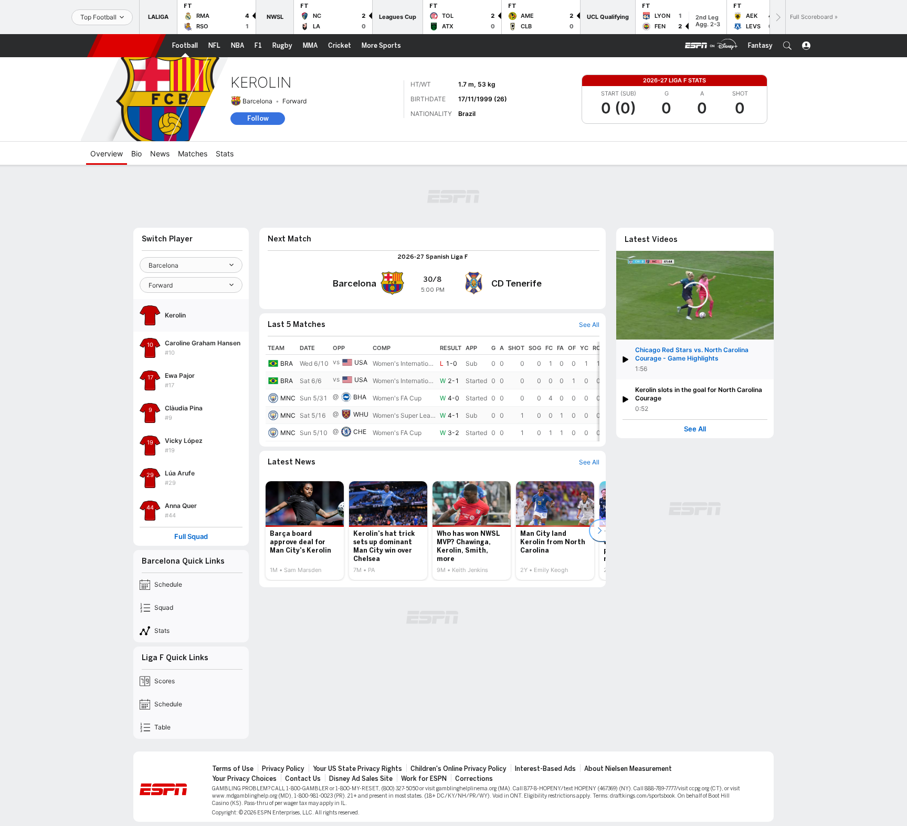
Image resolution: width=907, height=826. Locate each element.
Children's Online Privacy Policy (458, 768)
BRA (286, 363)
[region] (432, 391)
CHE (359, 432)
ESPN (126, 45)
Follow (258, 118)
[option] (305, 530)
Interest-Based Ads (545, 768)
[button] (787, 45)
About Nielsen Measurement (628, 768)
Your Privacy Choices (244, 778)
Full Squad (191, 537)
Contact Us (303, 778)
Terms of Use (233, 768)
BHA (359, 397)
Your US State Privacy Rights (357, 768)
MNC (288, 398)
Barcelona (257, 101)
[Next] (777, 17)
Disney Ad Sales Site (361, 778)
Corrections (474, 778)
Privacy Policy (283, 768)
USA (360, 362)
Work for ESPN (424, 778)
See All (695, 429)
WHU (360, 414)
